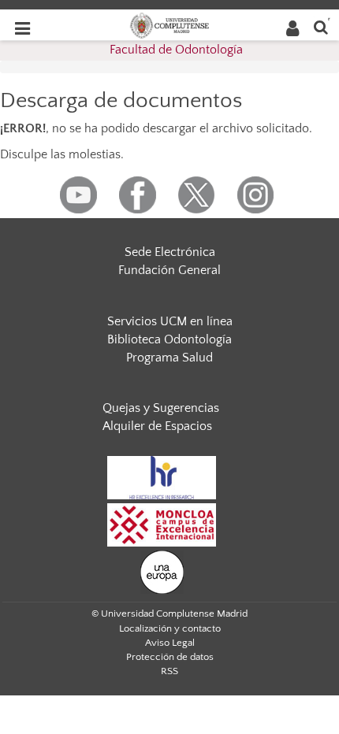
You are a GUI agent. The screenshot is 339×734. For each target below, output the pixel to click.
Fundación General (169, 270)
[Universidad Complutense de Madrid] (169, 24)
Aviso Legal (170, 642)
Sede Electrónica (170, 252)
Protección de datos (170, 656)
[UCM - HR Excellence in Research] (161, 476)
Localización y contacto (170, 628)
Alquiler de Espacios (157, 426)
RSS (169, 671)
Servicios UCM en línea (170, 321)
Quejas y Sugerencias (160, 408)
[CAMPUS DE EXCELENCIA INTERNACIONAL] (161, 524)
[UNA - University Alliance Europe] (162, 571)
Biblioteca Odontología (169, 339)
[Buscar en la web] (321, 26)
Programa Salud (169, 357)
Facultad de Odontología (176, 50)
